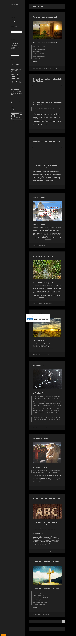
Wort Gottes (15, 84)
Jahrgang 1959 (15, 76)
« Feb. (13, 120)
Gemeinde (20, 69)
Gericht (12, 70)
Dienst (19, 64)
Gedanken (13, 69)
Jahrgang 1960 (15, 78)
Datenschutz (40, 321)
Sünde (20, 82)
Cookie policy (36, 321)
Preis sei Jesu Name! (14, 43)
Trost (48, 487)
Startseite (12, 14)
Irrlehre (20, 73)
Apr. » (19, 120)
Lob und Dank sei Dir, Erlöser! (46, 562)
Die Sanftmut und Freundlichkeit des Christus (47, 80)
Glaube (16, 70)
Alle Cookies (30, 319)
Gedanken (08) (19, 91)
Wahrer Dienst (39, 197)
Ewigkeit (12, 68)
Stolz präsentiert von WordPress (43, 629)
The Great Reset (13, 17)
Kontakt (12, 19)
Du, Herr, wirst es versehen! (45, 17)
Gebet (18, 68)
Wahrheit (12, 84)
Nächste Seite (63, 621)
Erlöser (40, 614)
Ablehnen (36, 319)
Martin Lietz (14, 4)
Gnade (18, 71)
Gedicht (17, 69)
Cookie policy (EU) (14, 26)
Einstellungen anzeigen (43, 319)
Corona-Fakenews (14, 15)
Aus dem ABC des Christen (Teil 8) (46, 499)
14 (20, 114)
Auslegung (12, 63)
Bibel (15, 63)
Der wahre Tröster (41, 438)
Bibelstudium (14, 64)
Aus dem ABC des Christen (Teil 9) (46, 142)
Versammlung (20, 83)
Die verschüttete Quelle (43, 256)
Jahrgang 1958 (15, 74)
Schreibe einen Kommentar (53, 68)
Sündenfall (12, 83)
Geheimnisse (13, 39)
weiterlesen (35, 61)
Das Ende (12, 24)
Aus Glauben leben (14, 45)
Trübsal (14, 83)
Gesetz (14, 70)
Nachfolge (12, 82)
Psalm (18, 82)
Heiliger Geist (12, 73)
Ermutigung (16, 67)
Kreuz (19, 81)
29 (11, 118)
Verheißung (16, 83)
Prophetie (15, 82)
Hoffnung (16, 73)
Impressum (13, 21)
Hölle (18, 73)
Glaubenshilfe (14, 72)
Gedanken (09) (39, 365)
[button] (48, 315)
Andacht (12, 61)
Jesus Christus (14, 81)
